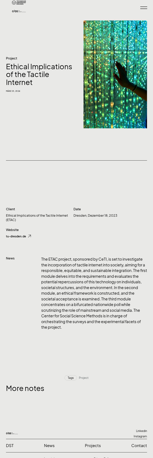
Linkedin (141, 431)
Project (11, 58)
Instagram (140, 436)
